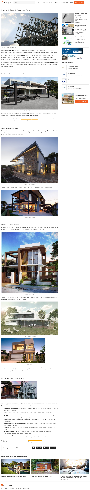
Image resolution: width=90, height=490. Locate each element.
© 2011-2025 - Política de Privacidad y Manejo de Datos (15, 488)
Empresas (45, 2)
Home (3, 8)
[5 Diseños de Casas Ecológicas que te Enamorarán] (15, 466)
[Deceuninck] (64, 87)
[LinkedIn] (44, 448)
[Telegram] (51, 448)
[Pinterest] (47, 448)
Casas (8, 8)
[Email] (54, 448)
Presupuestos (64, 2)
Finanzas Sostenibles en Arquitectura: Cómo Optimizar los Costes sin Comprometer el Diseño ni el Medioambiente (73, 478)
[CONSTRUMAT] (72, 51)
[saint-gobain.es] (72, 57)
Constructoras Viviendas (73, 68)
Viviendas (57, 2)
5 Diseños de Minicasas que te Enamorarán (41, 476)
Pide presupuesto (81, 101)
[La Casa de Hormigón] (64, 67)
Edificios (71, 2)
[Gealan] (64, 80)
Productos (51, 2)
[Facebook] (33, 448)
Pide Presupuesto (79, 2)
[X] (40, 448)
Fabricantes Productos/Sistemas (75, 75)
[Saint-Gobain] (64, 74)
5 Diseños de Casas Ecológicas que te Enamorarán (13, 476)
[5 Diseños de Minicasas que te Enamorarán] (45, 466)
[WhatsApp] (37, 448)
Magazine (40, 2)
